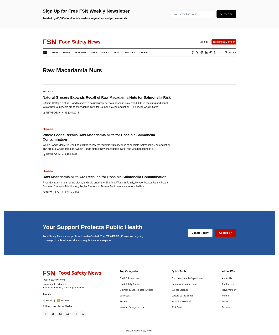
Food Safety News (143, 330)
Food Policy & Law (129, 278)
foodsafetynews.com (54, 279)
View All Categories (130, 307)
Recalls (48, 91)
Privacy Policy (229, 289)
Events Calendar (180, 289)
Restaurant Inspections (184, 284)
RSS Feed (177, 307)
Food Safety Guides (130, 284)
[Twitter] (197, 52)
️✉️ (47, 300)
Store (225, 301)
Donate (226, 307)
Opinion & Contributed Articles (136, 289)
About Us (227, 278)
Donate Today (200, 233)
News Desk (53, 112)
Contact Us (228, 284)
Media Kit (227, 295)
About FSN (225, 233)
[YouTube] (210, 52)
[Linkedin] (206, 52)
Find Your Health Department (187, 278)
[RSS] (215, 52)
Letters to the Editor (182, 295)
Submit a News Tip (182, 301)
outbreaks (125, 295)
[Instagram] (201, 52)
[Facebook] (192, 52)
